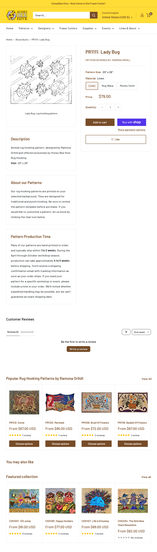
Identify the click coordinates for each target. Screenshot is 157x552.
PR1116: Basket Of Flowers (132, 422)
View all (146, 477)
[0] (148, 15)
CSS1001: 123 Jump (20, 520)
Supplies (88, 28)
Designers (44, 28)
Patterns (24, 28)
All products (22, 39)
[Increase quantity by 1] (118, 107)
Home (9, 28)
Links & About (127, 28)
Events (106, 28)
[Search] (94, 15)
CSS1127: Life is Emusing (95, 520)
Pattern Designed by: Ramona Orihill (108, 60)
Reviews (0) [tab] (12, 332)
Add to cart (100, 122)
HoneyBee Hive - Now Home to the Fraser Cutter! (78, 3)
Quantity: (91, 107)
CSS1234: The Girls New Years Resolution (131, 522)
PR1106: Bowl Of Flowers (95, 422)
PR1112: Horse (16, 422)
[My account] (142, 15)
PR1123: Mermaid (54, 422)
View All (146, 378)
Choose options (24, 443)
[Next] (151, 417)
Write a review (78, 349)
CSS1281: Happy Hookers (59, 520)
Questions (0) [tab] (27, 332)
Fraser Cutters (68, 28)
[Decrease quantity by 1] (102, 107)
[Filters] (126, 332)
